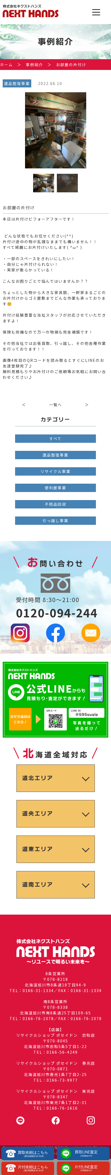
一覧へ (55, 404)
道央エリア (37, 813)
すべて (55, 438)
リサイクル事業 (55, 471)
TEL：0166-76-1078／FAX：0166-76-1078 (55, 1018)
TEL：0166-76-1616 (55, 1108)
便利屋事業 (55, 487)
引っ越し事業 (55, 520)
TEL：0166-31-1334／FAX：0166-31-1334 (55, 990)
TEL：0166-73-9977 (55, 1080)
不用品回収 (55, 504)
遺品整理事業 (55, 455)
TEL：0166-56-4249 (55, 1052)
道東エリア (37, 849)
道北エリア (37, 778)
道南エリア (37, 884)
